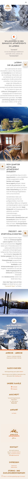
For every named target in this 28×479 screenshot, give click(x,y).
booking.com (18, 376)
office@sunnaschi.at (14, 455)
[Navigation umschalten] (26, 2)
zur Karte (14, 413)
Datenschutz (14, 467)
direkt (21, 371)
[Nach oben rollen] (25, 476)
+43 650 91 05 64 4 (15, 453)
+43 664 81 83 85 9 (15, 452)
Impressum (14, 465)
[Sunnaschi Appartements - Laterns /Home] (7, 2)
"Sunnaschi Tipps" (10, 286)
